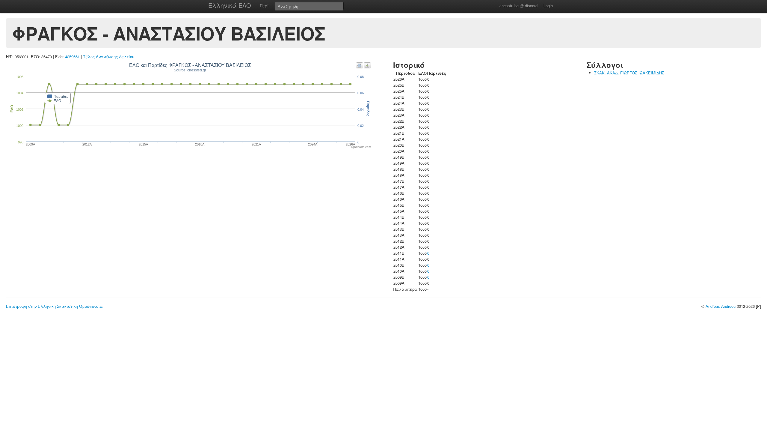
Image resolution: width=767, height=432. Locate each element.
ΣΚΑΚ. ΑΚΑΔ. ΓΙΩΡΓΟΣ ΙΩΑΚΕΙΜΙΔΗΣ (629, 73)
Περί (264, 5)
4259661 (72, 56)
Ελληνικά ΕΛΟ (229, 5)
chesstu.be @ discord (518, 5)
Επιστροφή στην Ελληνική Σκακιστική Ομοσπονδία (54, 306)
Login (548, 5)
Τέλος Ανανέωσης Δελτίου (108, 56)
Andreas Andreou (721, 306)
